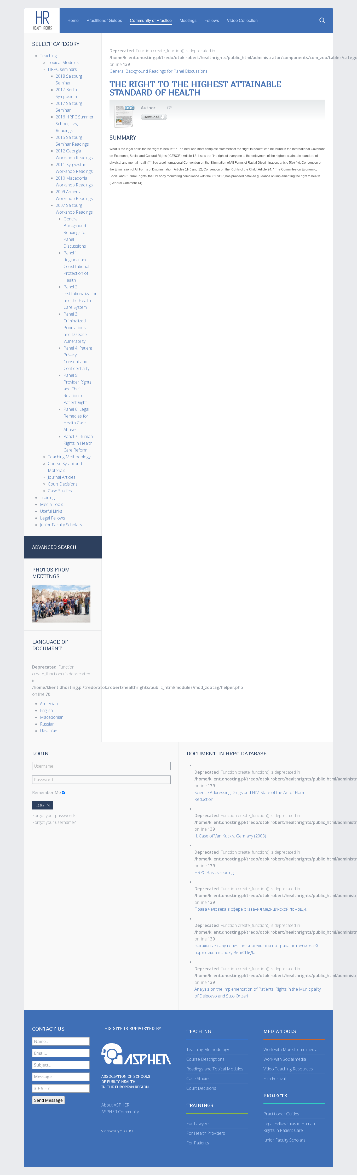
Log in (43, 805)
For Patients (197, 1143)
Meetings (188, 20)
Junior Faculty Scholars (284, 1140)
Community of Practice (151, 20)
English (46, 710)
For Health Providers (205, 1133)
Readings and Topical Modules (214, 1069)
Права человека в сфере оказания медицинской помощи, (250, 909)
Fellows (211, 20)
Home (73, 20)
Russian (47, 724)
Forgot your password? (53, 815)
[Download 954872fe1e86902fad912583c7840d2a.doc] (124, 116)
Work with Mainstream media (290, 1049)
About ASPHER (115, 1105)
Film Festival (274, 1078)
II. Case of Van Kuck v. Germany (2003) (230, 836)
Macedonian (52, 717)
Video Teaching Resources (288, 1069)
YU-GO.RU (126, 1131)
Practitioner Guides (104, 20)
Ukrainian (48, 731)
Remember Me (46, 792)
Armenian (49, 703)
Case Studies (198, 1078)
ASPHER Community (120, 1112)
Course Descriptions (205, 1059)
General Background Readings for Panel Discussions (159, 71)
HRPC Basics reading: (214, 872)
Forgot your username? (54, 822)
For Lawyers (198, 1123)
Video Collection (242, 20)
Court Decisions (201, 1088)
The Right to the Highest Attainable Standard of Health (195, 88)
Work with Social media (284, 1059)
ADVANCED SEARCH (54, 547)
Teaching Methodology (207, 1049)
